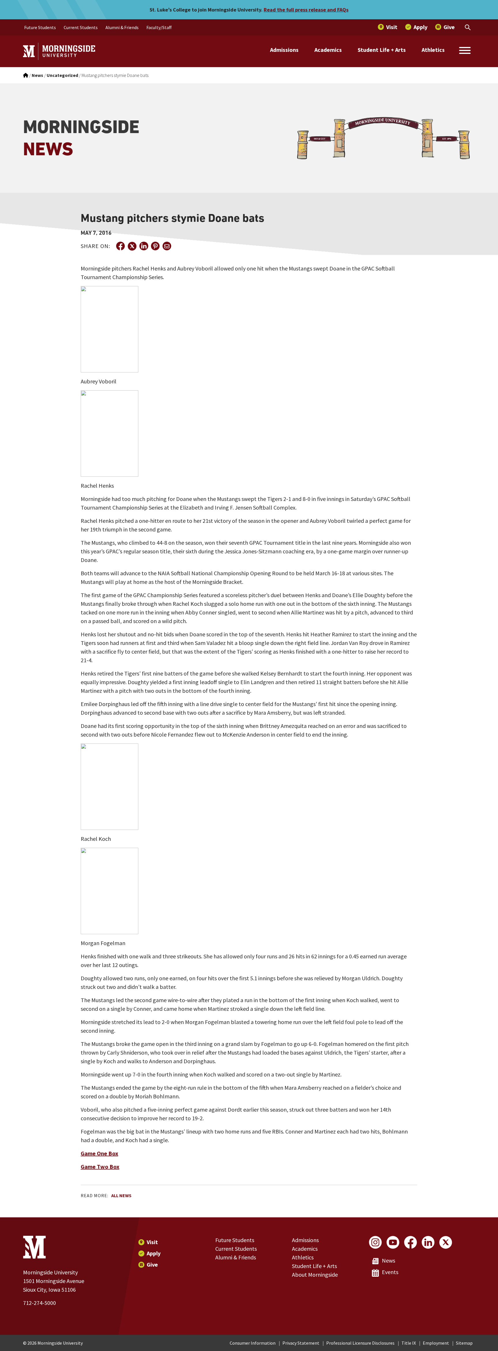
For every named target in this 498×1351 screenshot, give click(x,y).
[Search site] (465, 51)
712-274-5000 (39, 1302)
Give (152, 1264)
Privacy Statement (300, 1343)
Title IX (408, 1343)
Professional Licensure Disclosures (360, 1343)
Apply (154, 1253)
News (388, 1260)
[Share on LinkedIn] (143, 246)
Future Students (234, 1240)
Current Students (236, 1248)
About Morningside (315, 1274)
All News (121, 1195)
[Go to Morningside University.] (25, 75)
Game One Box (99, 1153)
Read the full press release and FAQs (306, 9)
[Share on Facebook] (120, 246)
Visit (152, 1242)
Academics (328, 49)
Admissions (284, 49)
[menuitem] (40, 27)
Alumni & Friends (235, 1257)
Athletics (433, 49)
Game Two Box (100, 1166)
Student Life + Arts (382, 49)
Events (390, 1272)
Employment (436, 1343)
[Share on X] (132, 246)
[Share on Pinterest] (155, 246)
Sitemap (464, 1343)
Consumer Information (253, 1343)
